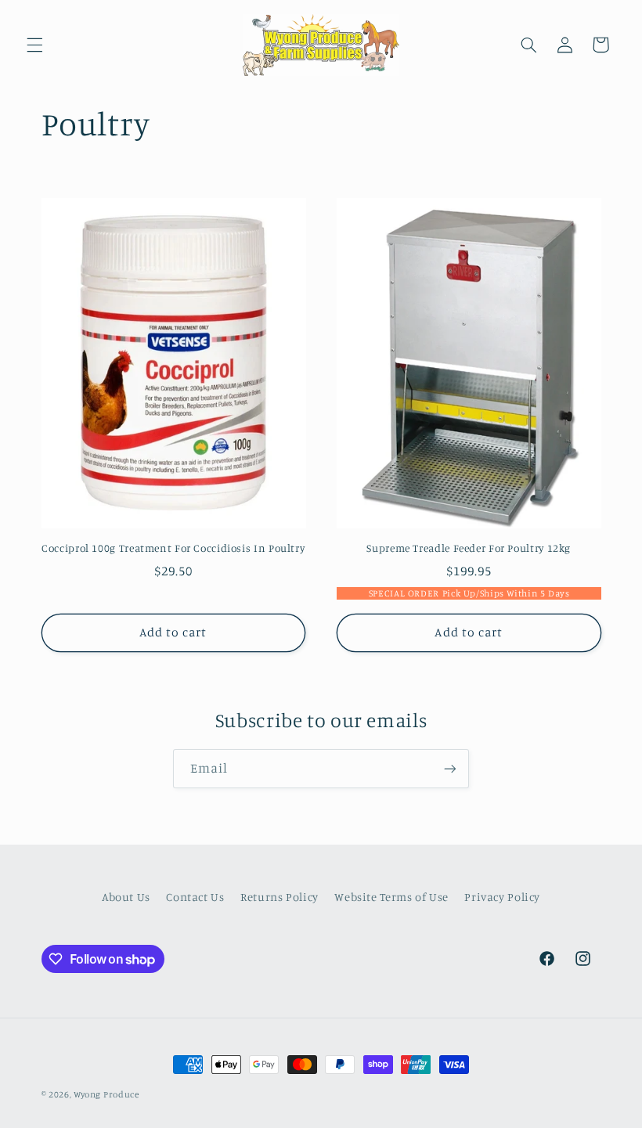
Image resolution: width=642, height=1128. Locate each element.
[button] (34, 45)
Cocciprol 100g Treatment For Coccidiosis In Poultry (173, 548)
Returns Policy (279, 896)
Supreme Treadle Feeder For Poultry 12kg (468, 548)
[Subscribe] (450, 768)
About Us (126, 896)
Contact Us (195, 896)
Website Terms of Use (391, 896)
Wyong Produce (106, 1094)
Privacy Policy (502, 896)
